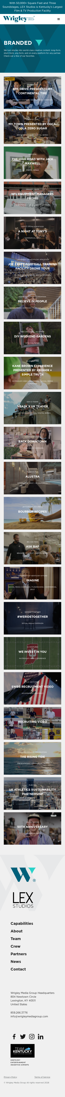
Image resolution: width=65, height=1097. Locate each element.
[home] (19, 19)
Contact (18, 969)
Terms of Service (42, 1077)
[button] (59, 19)
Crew (16, 946)
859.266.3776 (19, 1012)
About (17, 931)
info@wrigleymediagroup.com (29, 1016)
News (16, 961)
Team (16, 938)
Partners (19, 954)
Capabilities (22, 923)
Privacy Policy (10, 1077)
